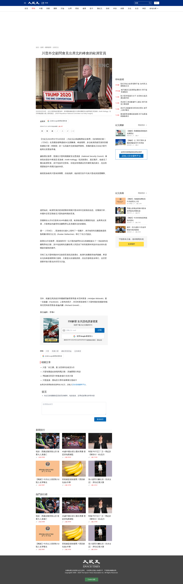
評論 (62, 8)
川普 (47, 351)
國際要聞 (48, 47)
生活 (136, 8)
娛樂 (122, 8)
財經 (107, 8)
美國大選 (55, 351)
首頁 (26, 8)
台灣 (69, 8)
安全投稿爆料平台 (79, 384)
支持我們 (131, 244)
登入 (156, 3)
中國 (40, 8)
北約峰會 (77, 351)
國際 (55, 8)
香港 (77, 8)
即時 (33, 8)
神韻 (144, 8)
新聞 (41, 47)
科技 (115, 8)
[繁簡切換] (73, 131)
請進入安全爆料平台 (131, 156)
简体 (46, 3)
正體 (42, 3)
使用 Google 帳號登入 (85, 336)
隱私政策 (99, 340)
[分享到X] (52, 131)
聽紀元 (99, 8)
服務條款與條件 (91, 340)
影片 (91, 8)
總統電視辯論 (66, 351)
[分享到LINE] (47, 131)
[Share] (37, 457)
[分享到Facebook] (42, 131)
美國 (48, 8)
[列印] (62, 131)
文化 (129, 8)
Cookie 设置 (91, 579)
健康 (84, 8)
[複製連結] (57, 131)
